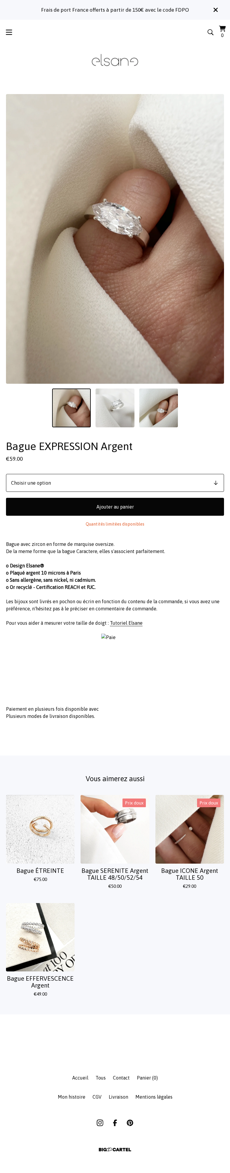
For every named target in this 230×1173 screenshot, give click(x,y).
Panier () (147, 1077)
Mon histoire (71, 1097)
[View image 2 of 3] (115, 408)
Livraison (118, 1097)
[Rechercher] (210, 32)
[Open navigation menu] (9, 32)
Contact (121, 1077)
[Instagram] (100, 1122)
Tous (101, 1077)
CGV (97, 1097)
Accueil (80, 1077)
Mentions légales (153, 1097)
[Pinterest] (129, 1122)
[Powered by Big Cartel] (115, 1149)
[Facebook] (115, 1122)
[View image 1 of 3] (71, 408)
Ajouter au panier (115, 506)
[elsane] (115, 60)
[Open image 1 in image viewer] (115, 239)
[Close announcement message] (215, 10)
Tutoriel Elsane (126, 623)
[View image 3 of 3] (158, 408)
